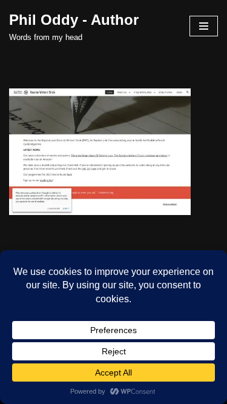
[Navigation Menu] (203, 26)
